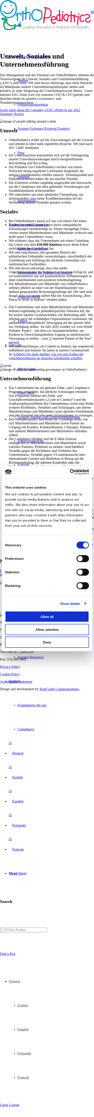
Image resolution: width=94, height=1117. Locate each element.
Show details (70, 603)
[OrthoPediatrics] (47, 29)
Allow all (47, 617)
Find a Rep (7, 954)
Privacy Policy (10, 667)
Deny (47, 642)
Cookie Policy (10, 674)
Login (4, 1105)
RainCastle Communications (59, 689)
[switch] (83, 558)
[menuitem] (51, 129)
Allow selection (47, 629)
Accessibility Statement (16, 681)
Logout (14, 1105)
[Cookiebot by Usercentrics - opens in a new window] (70, 472)
